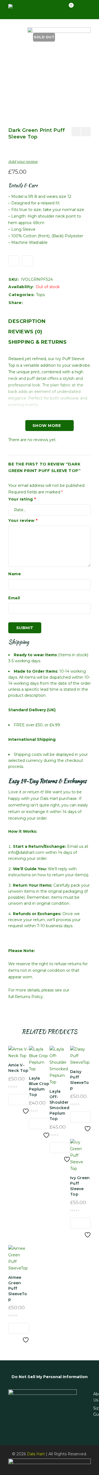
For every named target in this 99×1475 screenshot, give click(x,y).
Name (14, 573)
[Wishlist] (13, 260)
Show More (46, 425)
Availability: (21, 286)
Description (27, 321)
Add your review (23, 161)
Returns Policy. (29, 996)
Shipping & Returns (37, 342)
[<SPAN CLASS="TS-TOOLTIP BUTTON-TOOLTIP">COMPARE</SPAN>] (27, 260)
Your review (23, 520)
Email (14, 597)
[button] (14, 1099)
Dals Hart (36, 1453)
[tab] (27, 321)
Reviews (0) (25, 332)
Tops (40, 294)
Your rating (22, 499)
